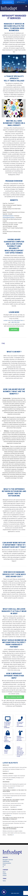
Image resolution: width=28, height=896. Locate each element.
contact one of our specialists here (13, 320)
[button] (26, 6)
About (4, 872)
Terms (4, 880)
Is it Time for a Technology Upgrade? (12, 809)
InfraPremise (6, 781)
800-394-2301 (15, 893)
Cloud (4, 865)
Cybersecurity (6, 861)
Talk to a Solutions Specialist (14, 697)
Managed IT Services (8, 773)
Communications (7, 863)
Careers (4, 873)
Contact (4, 875)
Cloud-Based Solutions (8, 215)
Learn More (14, 329)
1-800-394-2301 (15, 322)
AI (3, 866)
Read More (5, 771)
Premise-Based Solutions (9, 217)
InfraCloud (6, 765)
